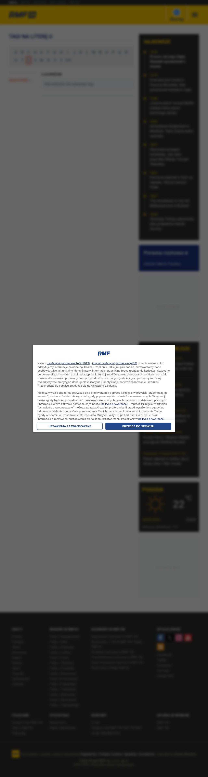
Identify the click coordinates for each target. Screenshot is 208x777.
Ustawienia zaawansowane (70, 426)
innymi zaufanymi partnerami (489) (114, 363)
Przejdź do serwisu (138, 426)
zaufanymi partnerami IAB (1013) (68, 363)
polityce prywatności (114, 403)
